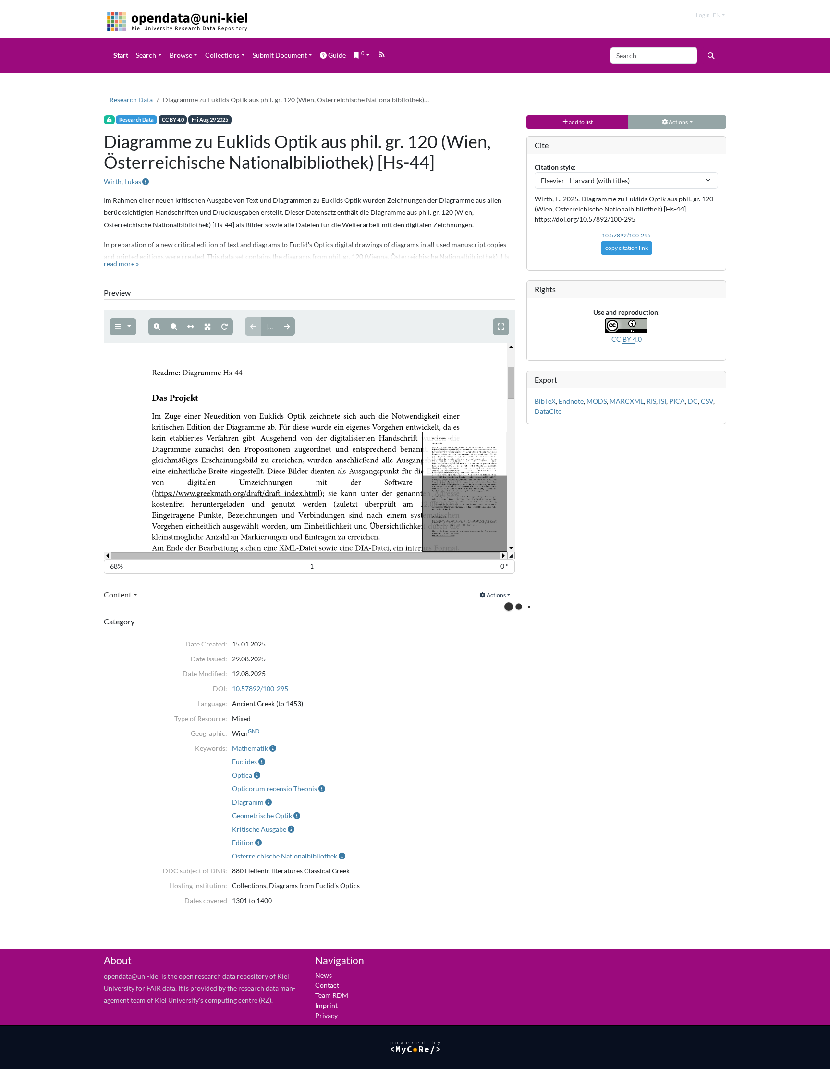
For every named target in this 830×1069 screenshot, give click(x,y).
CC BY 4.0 (173, 120)
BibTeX (545, 401)
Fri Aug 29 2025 (210, 120)
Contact (327, 985)
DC (693, 401)
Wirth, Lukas (122, 181)
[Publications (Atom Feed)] (382, 55)
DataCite (548, 411)
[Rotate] (224, 326)
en (716, 15)
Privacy (326, 1015)
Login (703, 15)
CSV (707, 401)
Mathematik (250, 748)
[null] (123, 326)
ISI (662, 401)
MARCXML (627, 401)
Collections (222, 55)
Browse (181, 55)
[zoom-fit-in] (207, 326)
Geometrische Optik (262, 815)
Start (120, 55)
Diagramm (248, 802)
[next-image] (287, 326)
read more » (121, 264)
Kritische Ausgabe (259, 829)
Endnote (571, 401)
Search (146, 55)
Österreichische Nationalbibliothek (284, 856)
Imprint (326, 1005)
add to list (580, 121)
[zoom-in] (157, 326)
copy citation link (626, 247)
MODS (596, 401)
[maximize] (501, 326)
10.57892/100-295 (260, 688)
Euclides (244, 762)
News (323, 975)
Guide (337, 55)
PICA (677, 401)
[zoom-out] (174, 326)
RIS (651, 401)
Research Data (131, 100)
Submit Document (280, 55)
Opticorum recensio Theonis (274, 788)
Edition (243, 842)
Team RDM (331, 995)
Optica (242, 775)
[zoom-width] (190, 326)
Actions (496, 594)
